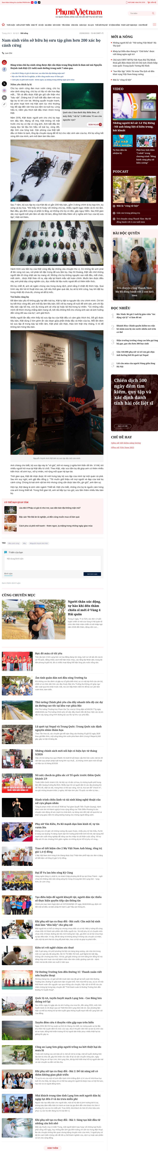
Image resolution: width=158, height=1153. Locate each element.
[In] (4, 97)
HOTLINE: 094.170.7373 (136, 2)
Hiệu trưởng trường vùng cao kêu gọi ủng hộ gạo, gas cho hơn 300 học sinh (137, 342)
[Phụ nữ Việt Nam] (79, 13)
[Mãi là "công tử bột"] (134, 189)
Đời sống (24, 33)
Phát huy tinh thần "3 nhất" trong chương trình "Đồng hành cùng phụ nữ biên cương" (146, 156)
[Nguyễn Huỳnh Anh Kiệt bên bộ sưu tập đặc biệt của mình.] (56, 392)
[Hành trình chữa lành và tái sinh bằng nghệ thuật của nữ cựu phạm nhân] (17, 807)
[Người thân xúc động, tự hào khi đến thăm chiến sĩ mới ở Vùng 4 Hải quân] (33, 619)
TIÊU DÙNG (66, 25)
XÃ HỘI (41, 25)
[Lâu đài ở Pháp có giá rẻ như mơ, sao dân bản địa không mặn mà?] (10, 510)
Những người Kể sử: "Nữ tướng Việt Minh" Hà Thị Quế (134, 44)
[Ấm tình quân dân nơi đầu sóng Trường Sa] (17, 685)
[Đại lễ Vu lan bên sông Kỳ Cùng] (17, 880)
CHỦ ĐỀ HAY (121, 437)
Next (155, 269)
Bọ (25, 543)
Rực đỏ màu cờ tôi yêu (48, 653)
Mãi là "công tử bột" (122, 79)
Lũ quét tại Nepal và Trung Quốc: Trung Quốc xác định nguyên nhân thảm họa (68, 728)
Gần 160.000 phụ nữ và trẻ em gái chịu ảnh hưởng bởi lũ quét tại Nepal (135, 353)
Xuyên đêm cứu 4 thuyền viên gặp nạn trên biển (64, 1022)
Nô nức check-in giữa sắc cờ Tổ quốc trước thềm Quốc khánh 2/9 (68, 776)
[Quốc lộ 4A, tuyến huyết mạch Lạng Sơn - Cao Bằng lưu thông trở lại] (17, 1006)
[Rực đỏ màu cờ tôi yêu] (17, 661)
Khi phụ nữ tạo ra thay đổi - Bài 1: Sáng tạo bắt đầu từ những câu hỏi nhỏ (67, 1121)
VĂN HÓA (74, 25)
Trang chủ (6, 33)
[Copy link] (4, 104)
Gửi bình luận (92, 574)
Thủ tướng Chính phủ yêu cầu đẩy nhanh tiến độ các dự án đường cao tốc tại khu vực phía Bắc (69, 703)
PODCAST (120, 171)
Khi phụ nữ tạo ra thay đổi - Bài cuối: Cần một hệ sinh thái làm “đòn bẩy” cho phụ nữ (67, 923)
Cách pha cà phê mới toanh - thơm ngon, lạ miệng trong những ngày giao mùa (43, 80)
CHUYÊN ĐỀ (142, 25)
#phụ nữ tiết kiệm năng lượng (126, 443)
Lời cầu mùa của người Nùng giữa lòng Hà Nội (136, 365)
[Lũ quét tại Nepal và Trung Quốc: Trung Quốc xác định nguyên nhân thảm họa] (17, 734)
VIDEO (118, 89)
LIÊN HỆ (153, 2)
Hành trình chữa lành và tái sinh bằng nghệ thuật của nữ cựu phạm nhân (68, 801)
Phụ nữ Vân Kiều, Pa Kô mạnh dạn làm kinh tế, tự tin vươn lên (67, 825)
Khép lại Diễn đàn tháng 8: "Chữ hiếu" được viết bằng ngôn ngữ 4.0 (133, 53)
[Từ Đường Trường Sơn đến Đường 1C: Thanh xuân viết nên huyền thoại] (17, 979)
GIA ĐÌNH (48, 25)
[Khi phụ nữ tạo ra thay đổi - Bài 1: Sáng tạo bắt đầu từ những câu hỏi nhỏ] (17, 1127)
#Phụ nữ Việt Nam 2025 (122, 447)
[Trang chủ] (4, 25)
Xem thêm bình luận (11, 583)
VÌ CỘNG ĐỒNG (114, 25)
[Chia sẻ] (4, 90)
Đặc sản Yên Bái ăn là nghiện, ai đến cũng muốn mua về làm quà (37, 76)
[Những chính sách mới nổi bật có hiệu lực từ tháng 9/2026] (17, 758)
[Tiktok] (39, 2)
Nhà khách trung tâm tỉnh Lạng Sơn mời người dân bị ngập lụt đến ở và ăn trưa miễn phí (67, 1097)
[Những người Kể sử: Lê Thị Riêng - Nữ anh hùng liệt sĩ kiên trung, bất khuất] (134, 106)
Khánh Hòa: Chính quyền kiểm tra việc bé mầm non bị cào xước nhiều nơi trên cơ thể (136, 328)
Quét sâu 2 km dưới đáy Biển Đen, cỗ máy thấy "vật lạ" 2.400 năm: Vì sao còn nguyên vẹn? (82, 116)
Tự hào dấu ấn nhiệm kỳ (120, 151)
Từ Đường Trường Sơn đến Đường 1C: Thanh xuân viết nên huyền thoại (68, 973)
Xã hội (15, 33)
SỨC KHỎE (56, 25)
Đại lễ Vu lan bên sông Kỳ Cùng (54, 872)
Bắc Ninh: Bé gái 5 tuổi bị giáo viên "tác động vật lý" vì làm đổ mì (136, 316)
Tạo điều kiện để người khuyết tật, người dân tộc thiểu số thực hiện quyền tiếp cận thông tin (68, 898)
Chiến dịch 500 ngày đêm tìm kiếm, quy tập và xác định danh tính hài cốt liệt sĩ (133, 392)
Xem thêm (52, 1148)
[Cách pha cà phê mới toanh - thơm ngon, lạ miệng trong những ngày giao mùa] (10, 528)
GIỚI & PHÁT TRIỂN (23, 25)
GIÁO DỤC (83, 25)
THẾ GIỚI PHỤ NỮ (101, 25)
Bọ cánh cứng (14, 543)
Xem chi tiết (123, 426)
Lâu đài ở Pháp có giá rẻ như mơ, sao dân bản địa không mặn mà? (38, 73)
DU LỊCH (91, 25)
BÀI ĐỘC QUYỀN (126, 233)
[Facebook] (35, 2)
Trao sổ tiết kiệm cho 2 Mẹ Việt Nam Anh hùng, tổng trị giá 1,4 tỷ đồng (68, 850)
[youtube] (32, 2)
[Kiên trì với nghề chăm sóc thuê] (17, 955)
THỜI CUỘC (11, 25)
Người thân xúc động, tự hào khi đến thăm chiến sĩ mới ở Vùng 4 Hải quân (84, 608)
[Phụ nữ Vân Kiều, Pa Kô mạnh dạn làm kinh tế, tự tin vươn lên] (17, 832)
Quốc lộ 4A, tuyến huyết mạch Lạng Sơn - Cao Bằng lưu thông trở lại (68, 999)
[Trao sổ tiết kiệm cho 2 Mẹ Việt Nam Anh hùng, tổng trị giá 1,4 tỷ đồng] (17, 856)
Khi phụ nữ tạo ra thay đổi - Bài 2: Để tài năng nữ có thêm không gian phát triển (66, 1073)
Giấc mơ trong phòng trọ (128, 213)
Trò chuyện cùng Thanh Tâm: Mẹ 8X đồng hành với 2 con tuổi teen (134, 220)
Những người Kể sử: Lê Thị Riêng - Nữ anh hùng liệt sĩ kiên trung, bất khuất (134, 126)
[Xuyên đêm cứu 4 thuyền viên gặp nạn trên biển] (17, 1030)
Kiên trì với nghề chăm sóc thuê (54, 947)
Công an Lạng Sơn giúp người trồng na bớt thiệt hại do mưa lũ (68, 1048)
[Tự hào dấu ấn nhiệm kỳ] (123, 141)
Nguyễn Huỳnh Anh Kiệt (39, 543)
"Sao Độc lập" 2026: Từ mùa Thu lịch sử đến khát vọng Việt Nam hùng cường (133, 73)
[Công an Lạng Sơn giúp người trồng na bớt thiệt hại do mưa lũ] (17, 1054)
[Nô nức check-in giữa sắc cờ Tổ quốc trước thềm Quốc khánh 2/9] (17, 783)
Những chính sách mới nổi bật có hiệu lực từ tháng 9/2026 (66, 752)
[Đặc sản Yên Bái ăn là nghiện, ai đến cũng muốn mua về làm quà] (10, 519)
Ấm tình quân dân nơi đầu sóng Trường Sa (61, 677)
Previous (113, 269)
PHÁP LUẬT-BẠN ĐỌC (129, 25)
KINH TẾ (34, 25)
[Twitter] (4, 83)
